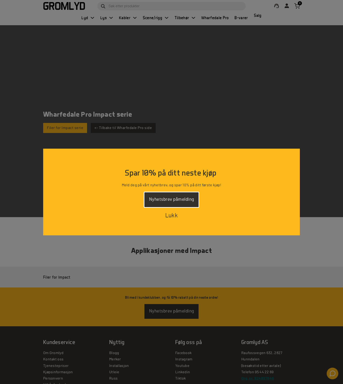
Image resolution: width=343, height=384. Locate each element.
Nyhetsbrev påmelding (171, 199)
